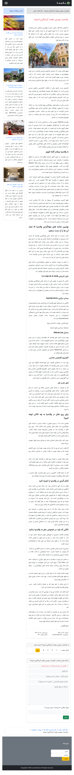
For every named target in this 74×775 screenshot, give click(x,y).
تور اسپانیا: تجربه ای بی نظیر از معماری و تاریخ (14, 34)
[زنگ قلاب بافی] (63, 3)
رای (38, 650)
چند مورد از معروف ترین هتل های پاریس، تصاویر (15, 185)
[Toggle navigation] (6, 3)
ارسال (66, 717)
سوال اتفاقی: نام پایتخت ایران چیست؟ (56, 707)
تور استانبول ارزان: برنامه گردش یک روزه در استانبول (14, 139)
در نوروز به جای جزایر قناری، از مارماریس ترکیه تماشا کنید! (14, 86)
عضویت (65, 759)
